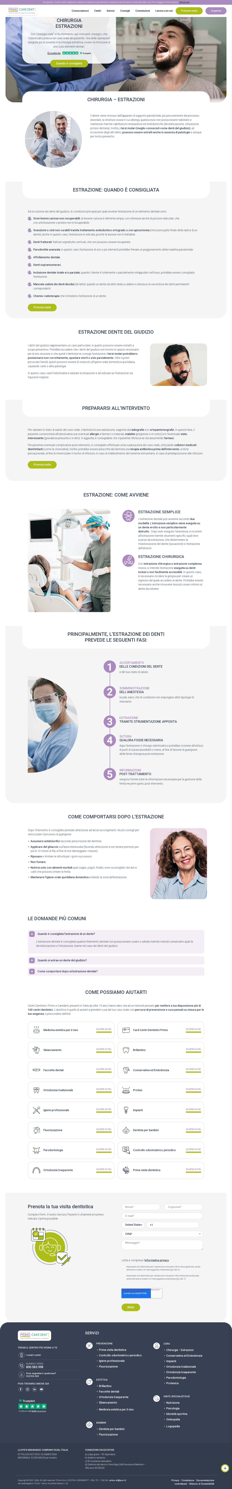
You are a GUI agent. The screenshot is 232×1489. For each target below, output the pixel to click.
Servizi (111, 10)
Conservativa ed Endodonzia (184, 1355)
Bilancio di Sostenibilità (201, 1484)
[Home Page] (22, 10)
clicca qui (184, 2)
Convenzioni (142, 10)
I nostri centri (33, 1355)
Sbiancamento (108, 1402)
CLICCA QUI (32, 1376)
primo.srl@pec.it (117, 1480)
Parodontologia (176, 1377)
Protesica (172, 1383)
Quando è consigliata (69, 63)
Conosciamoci (80, 10)
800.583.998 (34, 1367)
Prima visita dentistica (112, 1349)
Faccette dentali (109, 1391)
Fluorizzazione (108, 1366)
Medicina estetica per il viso (116, 1409)
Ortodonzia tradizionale (181, 1366)
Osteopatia (173, 1419)
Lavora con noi (164, 10)
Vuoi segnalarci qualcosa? (41, 1373)
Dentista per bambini (112, 1429)
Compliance (187, 1480)
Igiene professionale (112, 1360)
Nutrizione (173, 1402)
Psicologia (172, 1408)
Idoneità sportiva (176, 1414)
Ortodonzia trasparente (113, 1397)
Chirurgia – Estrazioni (179, 1350)
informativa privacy (157, 1260)
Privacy (175, 1480)
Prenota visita (189, 10)
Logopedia (173, 1426)
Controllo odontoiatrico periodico (120, 1355)
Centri (97, 10)
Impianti (171, 1361)
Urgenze (216, 10)
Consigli (125, 10)
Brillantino (105, 1386)
